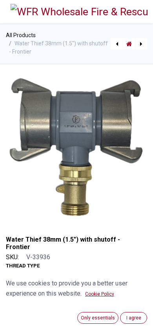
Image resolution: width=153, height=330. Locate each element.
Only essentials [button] (98, 318)
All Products (21, 35)
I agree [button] (133, 318)
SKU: (12, 257)
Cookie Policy (99, 294)
